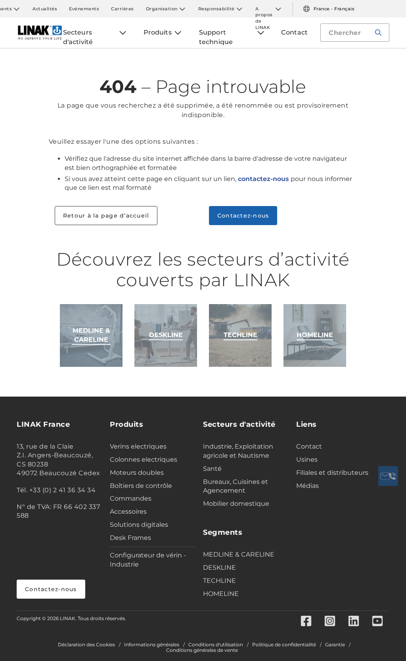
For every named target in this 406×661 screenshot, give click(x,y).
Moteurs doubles (137, 472)
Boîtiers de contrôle (141, 485)
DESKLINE (219, 567)
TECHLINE (219, 580)
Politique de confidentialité (284, 645)
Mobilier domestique (236, 503)
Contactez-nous (243, 215)
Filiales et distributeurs (332, 472)
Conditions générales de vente (202, 650)
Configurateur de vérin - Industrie (148, 559)
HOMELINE (221, 593)
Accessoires (128, 511)
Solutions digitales (139, 524)
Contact (309, 446)
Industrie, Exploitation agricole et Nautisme (238, 451)
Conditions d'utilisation (215, 645)
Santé (212, 468)
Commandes (130, 498)
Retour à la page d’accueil (106, 215)
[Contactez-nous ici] (388, 476)
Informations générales (151, 645)
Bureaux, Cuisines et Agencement (235, 486)
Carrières (122, 9)
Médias (307, 485)
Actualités (45, 9)
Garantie (335, 645)
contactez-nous (263, 179)
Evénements (84, 9)
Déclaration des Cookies (86, 645)
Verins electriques (138, 446)
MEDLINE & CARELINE (238, 554)
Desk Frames (130, 538)
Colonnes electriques (143, 459)
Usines (307, 459)
